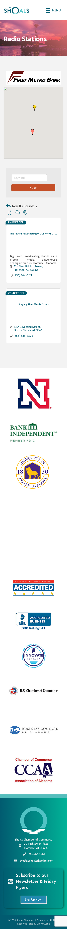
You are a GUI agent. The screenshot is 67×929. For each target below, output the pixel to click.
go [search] (35, 195)
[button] (34, 115)
